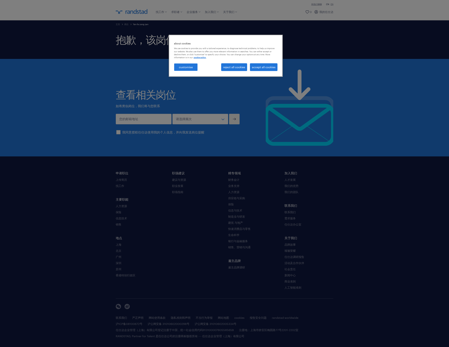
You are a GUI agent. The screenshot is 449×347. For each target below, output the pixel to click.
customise (186, 67)
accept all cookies (264, 67)
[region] (226, 56)
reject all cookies (234, 67)
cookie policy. (200, 57)
